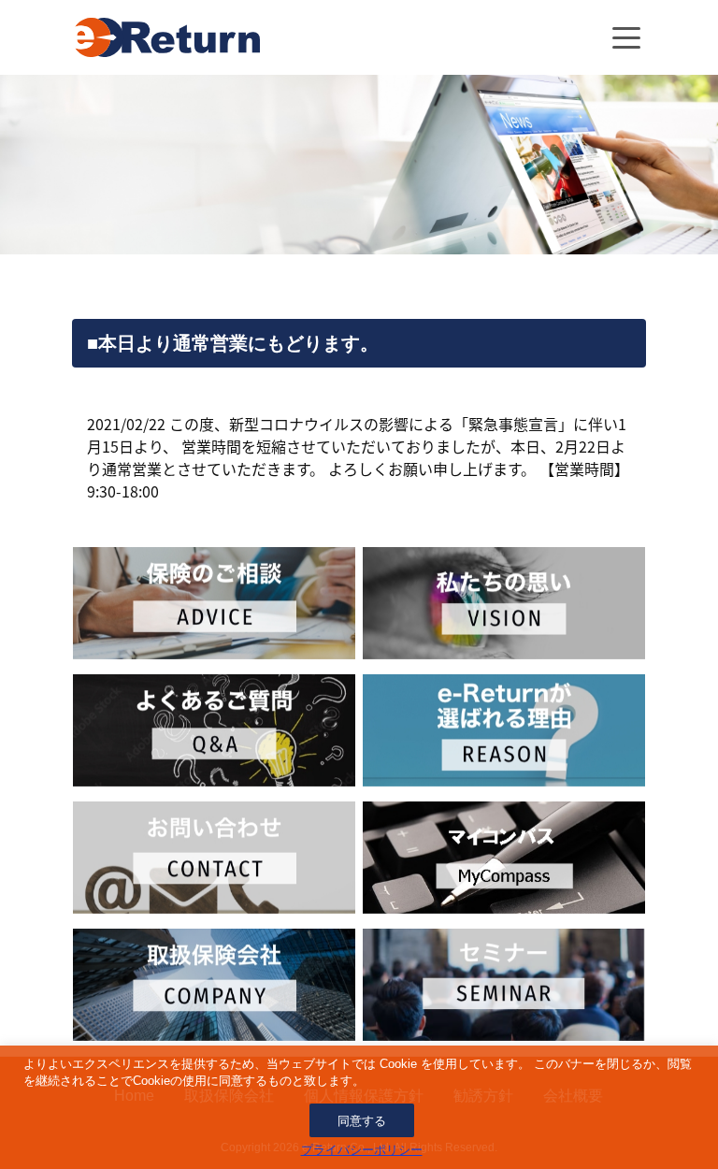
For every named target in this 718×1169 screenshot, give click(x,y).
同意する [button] (361, 1121)
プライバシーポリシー (362, 1150)
